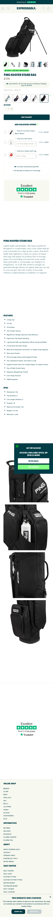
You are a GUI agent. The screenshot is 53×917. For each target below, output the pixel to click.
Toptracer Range (10, 886)
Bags (5, 795)
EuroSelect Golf (10, 858)
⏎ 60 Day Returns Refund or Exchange (26, 171)
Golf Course (8, 889)
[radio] (8, 98)
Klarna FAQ (8, 840)
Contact (7, 852)
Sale (5, 819)
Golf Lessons (9, 892)
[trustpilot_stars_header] (31, 2)
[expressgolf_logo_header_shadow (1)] (26, 8)
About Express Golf (11, 849)
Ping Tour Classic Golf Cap (26, 151)
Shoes (6, 810)
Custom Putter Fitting (12, 880)
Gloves (6, 813)
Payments (7, 834)
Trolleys (7, 798)
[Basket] (48, 8)
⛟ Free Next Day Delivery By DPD (26, 167)
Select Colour (9, 90)
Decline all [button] (34, 912)
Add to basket (26, 117)
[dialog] (26, 905)
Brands (6, 789)
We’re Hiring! (8, 861)
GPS (4, 801)
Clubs (5, 791)
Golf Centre (8, 871)
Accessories (8, 816)
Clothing (7, 807)
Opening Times (9, 855)
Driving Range (9, 883)
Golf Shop (7, 874)
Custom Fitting (9, 877)
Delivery (7, 831)
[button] (2, 8)
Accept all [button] (18, 912)
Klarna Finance (9, 837)
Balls (5, 804)
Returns (6, 828)
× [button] (50, 897)
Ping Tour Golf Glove (24, 139)
